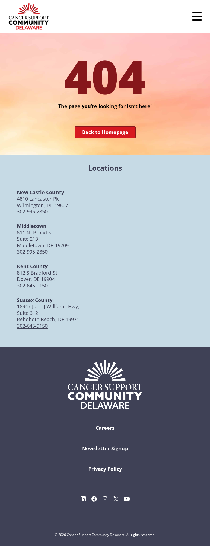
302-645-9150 (32, 285)
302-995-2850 (32, 211)
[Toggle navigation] (197, 16)
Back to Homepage (105, 132)
